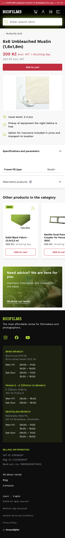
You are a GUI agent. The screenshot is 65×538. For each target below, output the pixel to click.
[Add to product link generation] (33, 208)
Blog (5, 480)
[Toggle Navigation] (58, 12)
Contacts (8, 485)
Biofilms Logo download (15, 508)
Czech (6, 496)
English (16, 496)
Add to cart (32, 67)
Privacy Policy (9, 522)
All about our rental (18, 301)
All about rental (12, 474)
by (11, 530)
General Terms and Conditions (18, 515)
